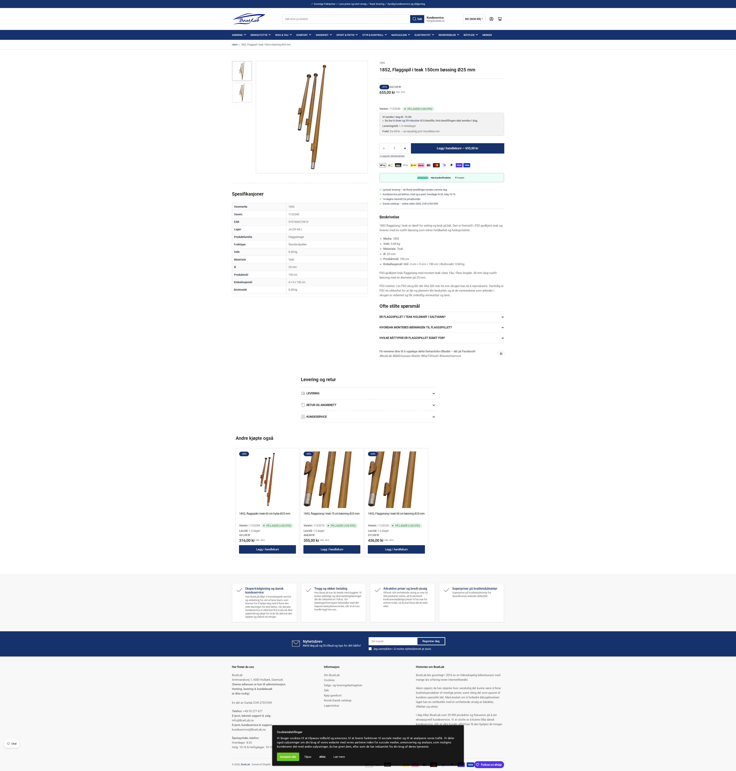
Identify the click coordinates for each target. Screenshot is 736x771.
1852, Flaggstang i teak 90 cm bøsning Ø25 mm (396, 513)
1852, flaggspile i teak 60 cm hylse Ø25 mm (264, 513)
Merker (487, 35)
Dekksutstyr (259, 35)
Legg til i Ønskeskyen (393, 156)
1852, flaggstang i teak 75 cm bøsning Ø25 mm (332, 513)
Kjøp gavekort (333, 695)
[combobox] (353, 19)
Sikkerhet (322, 35)
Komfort (302, 35)
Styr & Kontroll (373, 35)
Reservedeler (447, 35)
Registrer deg (431, 641)
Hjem (235, 44)
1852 (382, 62)
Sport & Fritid (345, 35)
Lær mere (339, 756)
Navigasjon (399, 35)
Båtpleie (469, 35)
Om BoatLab (332, 675)
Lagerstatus (331, 705)
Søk (326, 690)
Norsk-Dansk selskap (337, 700)
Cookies (329, 680)
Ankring (237, 35)
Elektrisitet (423, 35)
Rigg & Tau (281, 35)
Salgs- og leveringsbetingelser (343, 685)
